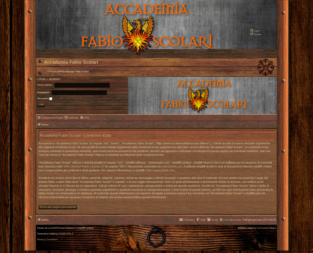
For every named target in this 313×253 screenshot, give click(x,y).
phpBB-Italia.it (65, 234)
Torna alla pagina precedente (57, 207)
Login (41, 79)
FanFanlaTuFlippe (266, 228)
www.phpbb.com (172, 166)
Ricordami (43, 98)
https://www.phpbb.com (160, 170)
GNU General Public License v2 (84, 166)
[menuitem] (255, 30)
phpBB (52, 228)
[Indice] (131, 54)
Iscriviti (54, 79)
